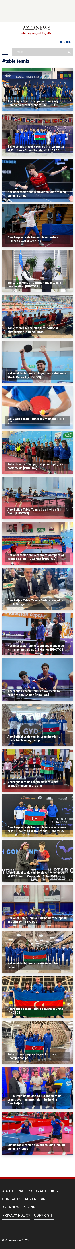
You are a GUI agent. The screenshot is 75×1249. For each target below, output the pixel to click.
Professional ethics (37, 1191)
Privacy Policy (16, 1215)
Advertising (36, 1199)
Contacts (11, 1199)
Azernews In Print (20, 1207)
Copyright (44, 1215)
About (8, 1191)
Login (67, 42)
